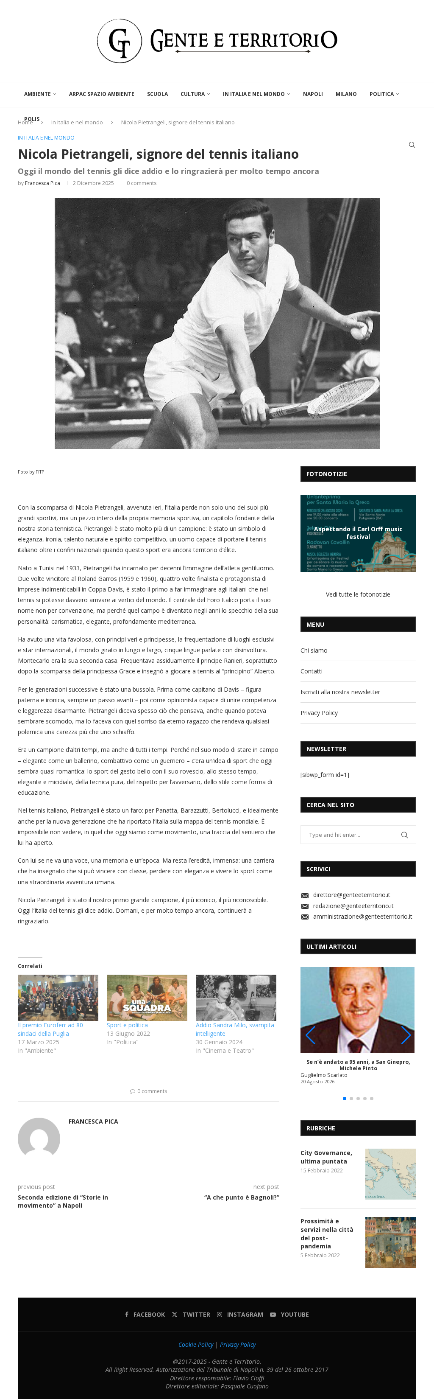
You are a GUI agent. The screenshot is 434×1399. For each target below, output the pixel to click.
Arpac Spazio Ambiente (101, 94)
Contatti (311, 671)
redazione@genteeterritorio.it (353, 906)
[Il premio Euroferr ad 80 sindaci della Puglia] (58, 998)
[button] (308, 533)
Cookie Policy (195, 1344)
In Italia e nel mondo (254, 94)
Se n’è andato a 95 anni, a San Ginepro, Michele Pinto (358, 1065)
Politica (382, 94)
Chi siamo (314, 650)
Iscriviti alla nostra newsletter (340, 692)
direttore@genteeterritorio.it (351, 895)
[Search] (412, 144)
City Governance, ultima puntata (326, 1157)
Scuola (157, 94)
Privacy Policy (319, 713)
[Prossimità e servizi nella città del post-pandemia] (390, 1242)
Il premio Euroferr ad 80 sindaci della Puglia (50, 1029)
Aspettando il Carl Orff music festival (358, 533)
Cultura (193, 94)
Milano (346, 94)
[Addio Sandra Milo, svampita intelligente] (236, 998)
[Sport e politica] (147, 998)
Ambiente (37, 94)
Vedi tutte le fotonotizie (358, 594)
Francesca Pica (42, 183)
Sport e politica (127, 1025)
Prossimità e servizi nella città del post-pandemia (326, 1233)
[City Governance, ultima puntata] (390, 1174)
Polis (31, 119)
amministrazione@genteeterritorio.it (362, 916)
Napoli (313, 94)
